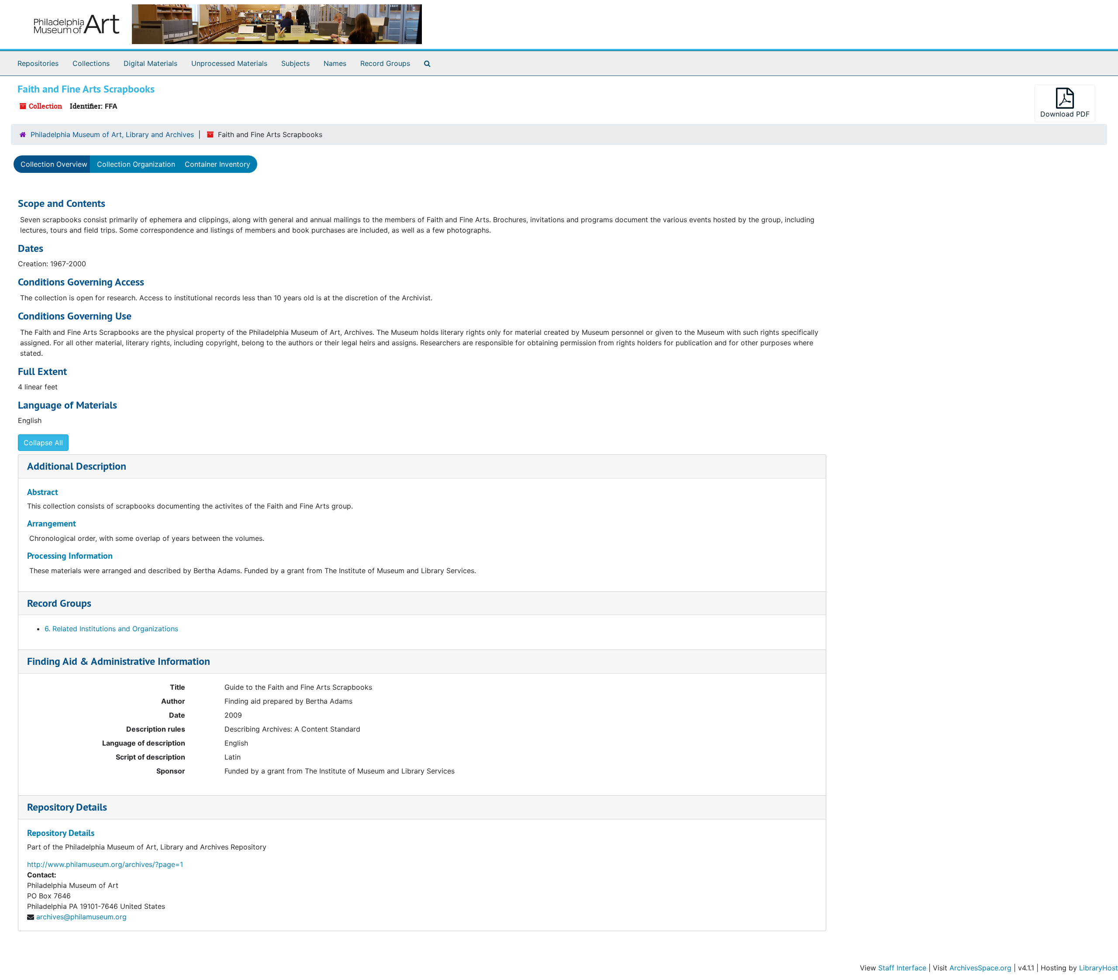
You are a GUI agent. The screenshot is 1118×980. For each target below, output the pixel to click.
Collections (91, 63)
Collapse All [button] (43, 442)
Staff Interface (902, 967)
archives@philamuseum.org (81, 916)
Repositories (38, 63)
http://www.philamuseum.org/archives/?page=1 (105, 864)
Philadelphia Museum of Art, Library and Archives (112, 134)
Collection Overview (54, 164)
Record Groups (385, 63)
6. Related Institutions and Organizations (111, 628)
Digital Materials (150, 63)
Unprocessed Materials (229, 63)
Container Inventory (217, 164)
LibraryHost (1098, 967)
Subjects (295, 63)
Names (335, 63)
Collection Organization (136, 164)
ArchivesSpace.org (980, 967)
